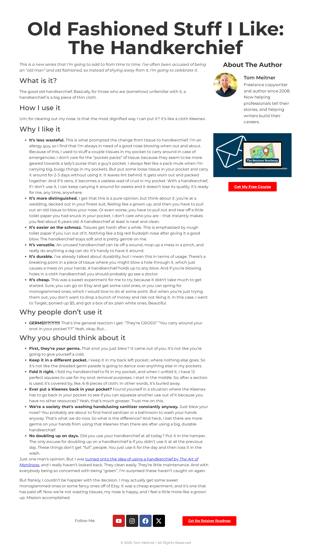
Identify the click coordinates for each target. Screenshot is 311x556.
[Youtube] (119, 521)
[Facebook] (145, 521)
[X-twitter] (159, 521)
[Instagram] (132, 521)
